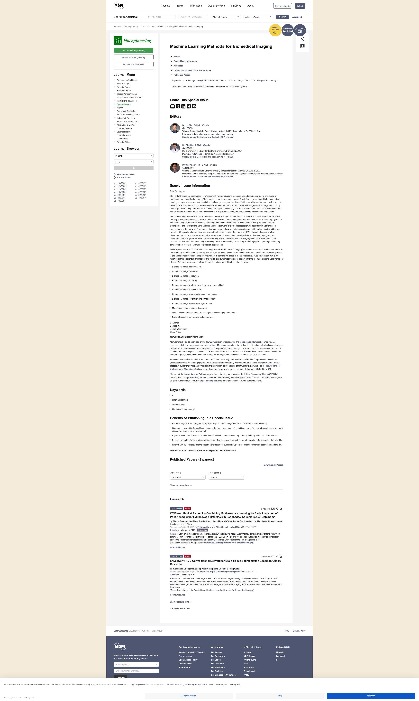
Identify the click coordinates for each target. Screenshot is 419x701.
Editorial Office (123, 142)
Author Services (216, 5)
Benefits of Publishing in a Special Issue (192, 70)
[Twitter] (178, 107)
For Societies (217, 671)
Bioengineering (131, 26)
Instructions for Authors (127, 100)
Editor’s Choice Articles (127, 121)
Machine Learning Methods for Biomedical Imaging (180, 26)
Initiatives (236, 5)
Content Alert (299, 630)
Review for (134, 57)
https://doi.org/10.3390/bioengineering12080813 (222, 527)
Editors (177, 56)
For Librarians (217, 663)
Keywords (178, 65)
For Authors (216, 652)
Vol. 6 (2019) (140, 183)
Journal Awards (124, 135)
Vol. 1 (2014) (140, 197)
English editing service (210, 380)
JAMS (246, 674)
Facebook (280, 655)
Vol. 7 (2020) (119, 200)
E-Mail (197, 125)
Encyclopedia (250, 671)
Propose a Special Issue (134, 64)
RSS (287, 630)
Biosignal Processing (266, 80)
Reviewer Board (124, 90)
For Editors (216, 659)
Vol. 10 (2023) (120, 191)
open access (192, 377)
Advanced (297, 16)
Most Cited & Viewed (126, 124)
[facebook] (189, 107)
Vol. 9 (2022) (119, 194)
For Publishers (218, 667)
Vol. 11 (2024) (120, 189)
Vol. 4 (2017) (140, 189)
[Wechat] (194, 107)
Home (127, 80)
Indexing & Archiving (126, 117)
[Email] (172, 107)
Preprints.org (250, 659)
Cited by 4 (174, 530)
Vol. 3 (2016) (140, 191)
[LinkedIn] (183, 107)
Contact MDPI (185, 663)
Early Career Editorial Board (129, 97)
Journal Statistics (124, 128)
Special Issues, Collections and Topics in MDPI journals (207, 136)
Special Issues (147, 26)
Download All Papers (273, 464)
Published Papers (182, 74)
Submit (300, 5)
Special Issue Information (185, 61)
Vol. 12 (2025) (120, 186)
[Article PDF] (280, 509)
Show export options (181, 485)
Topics (180, 5)
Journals (165, 5)
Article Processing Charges (192, 652)
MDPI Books (249, 655)
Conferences (122, 138)
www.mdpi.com (215, 341)
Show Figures (177, 547)
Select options (122, 664)
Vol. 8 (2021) (119, 197)
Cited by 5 (174, 574)
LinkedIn (280, 652)
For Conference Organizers (224, 674)
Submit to (133, 50)
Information (196, 5)
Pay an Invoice (185, 655)
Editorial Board (123, 86)
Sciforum (248, 652)
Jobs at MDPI (185, 667)
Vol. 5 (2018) (140, 186)
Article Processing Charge (128, 114)
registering (230, 341)
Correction (202, 530)
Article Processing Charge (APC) (259, 373)
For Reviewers (218, 655)
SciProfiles (249, 667)
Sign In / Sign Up (282, 5)
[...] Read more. (254, 539)
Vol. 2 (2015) (140, 194)
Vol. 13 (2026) (120, 183)
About (250, 5)
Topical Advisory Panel (127, 93)
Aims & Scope (123, 83)
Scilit (246, 663)
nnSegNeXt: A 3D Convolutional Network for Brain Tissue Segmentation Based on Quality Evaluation (225, 562)
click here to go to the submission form (198, 345)
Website (205, 125)
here (233, 450)
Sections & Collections (127, 111)
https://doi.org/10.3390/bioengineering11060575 (222, 571)
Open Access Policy (188, 659)
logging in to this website (251, 341)
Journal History (123, 131)
